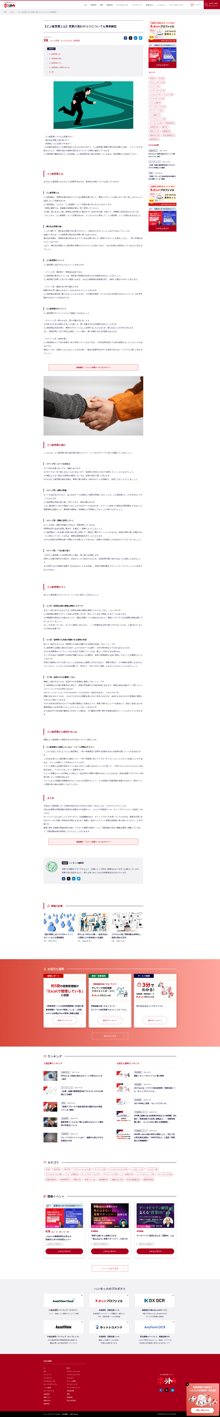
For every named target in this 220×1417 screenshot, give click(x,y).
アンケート (154, 86)
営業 (101, 5)
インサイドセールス (157, 90)
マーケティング (137, 5)
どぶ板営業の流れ (55, 58)
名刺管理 (93, 5)
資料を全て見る (110, 1036)
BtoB (152, 78)
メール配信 (155, 115)
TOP (5, 12)
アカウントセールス (157, 82)
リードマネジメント (157, 119)
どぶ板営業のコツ (55, 63)
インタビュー (161, 5)
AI (48, 1169)
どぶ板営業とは (54, 54)
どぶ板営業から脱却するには (59, 67)
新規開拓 (76, 40)
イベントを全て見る (110, 1268)
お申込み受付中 (162, 65)
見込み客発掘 (168, 135)
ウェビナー (168, 95)
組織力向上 (149, 5)
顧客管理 (110, 5)
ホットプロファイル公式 (52, 1414)
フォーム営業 (54, 40)
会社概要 (65, 1414)
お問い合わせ (74, 1414)
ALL (85, 5)
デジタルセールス (122, 5)
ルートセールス (66, 40)
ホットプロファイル (176, 5)
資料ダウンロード (65, 1020)
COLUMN (48, 1361)
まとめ (51, 72)
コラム (12, 12)
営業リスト (154, 131)
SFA (161, 78)
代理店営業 (169, 123)
